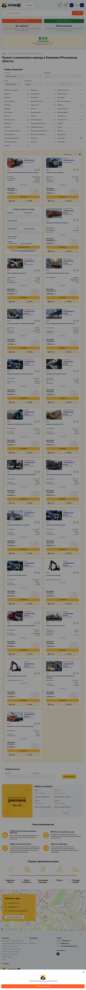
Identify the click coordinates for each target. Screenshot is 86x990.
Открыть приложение (43, 986)
